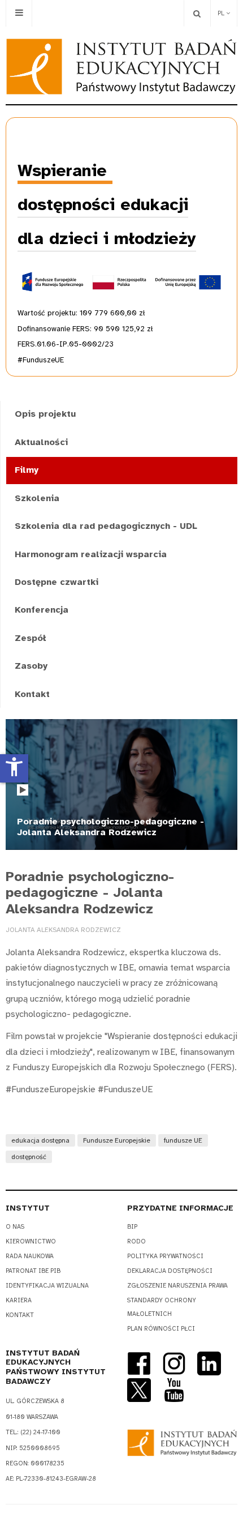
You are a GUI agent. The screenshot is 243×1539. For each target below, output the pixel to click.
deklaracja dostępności (169, 1271)
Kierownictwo (31, 1241)
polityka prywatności (165, 1256)
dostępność (28, 1157)
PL (222, 13)
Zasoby (31, 666)
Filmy (26, 470)
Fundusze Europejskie (116, 1140)
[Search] (197, 13)
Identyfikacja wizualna (47, 1285)
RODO (136, 1241)
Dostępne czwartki (56, 582)
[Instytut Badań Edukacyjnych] (121, 66)
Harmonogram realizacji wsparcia (91, 554)
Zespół (30, 638)
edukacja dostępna (40, 1140)
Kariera (19, 1300)
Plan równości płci (161, 1328)
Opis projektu (45, 414)
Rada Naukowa (30, 1256)
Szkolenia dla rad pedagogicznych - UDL (106, 526)
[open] (19, 13)
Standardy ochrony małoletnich (161, 1307)
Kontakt (32, 694)
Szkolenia (37, 498)
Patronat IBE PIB (33, 1271)
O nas (15, 1226)
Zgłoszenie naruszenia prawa (177, 1285)
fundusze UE (183, 1140)
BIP (132, 1226)
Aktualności (41, 442)
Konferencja (41, 609)
